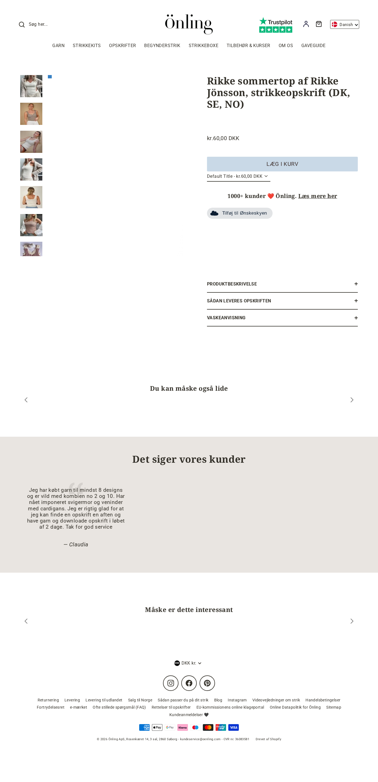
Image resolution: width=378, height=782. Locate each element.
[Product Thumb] (31, 86)
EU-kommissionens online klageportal (230, 707)
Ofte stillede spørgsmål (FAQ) (119, 707)
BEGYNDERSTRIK (162, 45)
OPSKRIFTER (122, 45)
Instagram (237, 700)
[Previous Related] (26, 622)
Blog (218, 700)
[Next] (352, 400)
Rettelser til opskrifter (171, 707)
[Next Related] (352, 622)
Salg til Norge (140, 700)
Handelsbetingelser (322, 700)
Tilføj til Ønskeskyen (244, 213)
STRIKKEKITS (87, 45)
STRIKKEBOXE (203, 45)
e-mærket (78, 707)
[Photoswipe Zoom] (115, 164)
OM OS (286, 45)
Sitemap (333, 707)
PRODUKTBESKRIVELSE (232, 284)
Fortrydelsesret (50, 707)
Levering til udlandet (104, 700)
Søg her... (38, 24)
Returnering (48, 700)
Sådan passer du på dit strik (183, 700)
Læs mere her (317, 196)
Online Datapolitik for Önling (295, 707)
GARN (58, 45)
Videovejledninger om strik (276, 700)
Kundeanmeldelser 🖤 (189, 714)
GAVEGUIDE (313, 45)
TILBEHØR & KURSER (248, 45)
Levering (72, 700)
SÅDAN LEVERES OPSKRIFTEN (239, 300)
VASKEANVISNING (226, 317)
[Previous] (26, 400)
